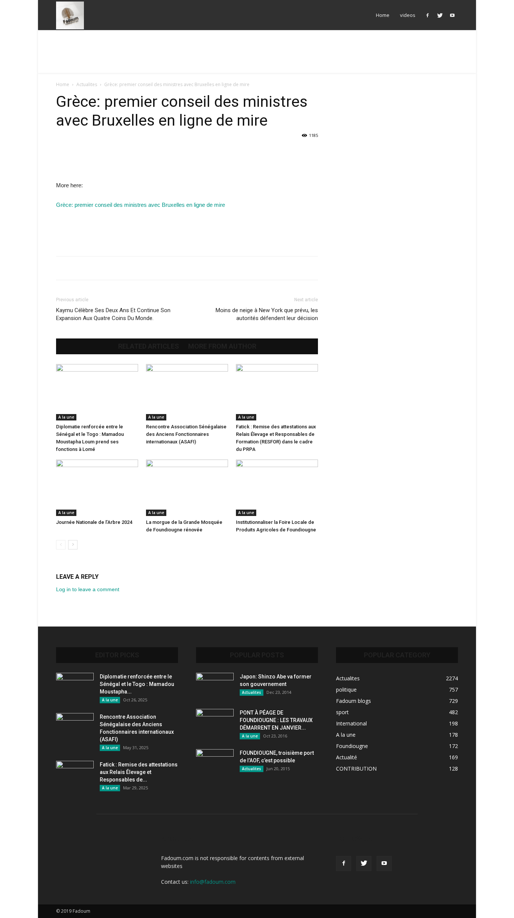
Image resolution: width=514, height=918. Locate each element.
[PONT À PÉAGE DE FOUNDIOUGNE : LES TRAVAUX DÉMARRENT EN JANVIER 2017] (215, 722)
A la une (66, 417)
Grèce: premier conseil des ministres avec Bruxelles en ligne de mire (140, 205)
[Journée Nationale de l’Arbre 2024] (97, 488)
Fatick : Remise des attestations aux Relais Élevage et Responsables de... (139, 772)
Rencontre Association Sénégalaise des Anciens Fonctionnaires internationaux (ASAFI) (186, 434)
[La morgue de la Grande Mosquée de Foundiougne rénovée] (187, 488)
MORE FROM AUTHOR (222, 346)
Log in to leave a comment (87, 589)
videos (407, 15)
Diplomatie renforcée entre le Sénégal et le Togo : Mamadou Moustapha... (137, 684)
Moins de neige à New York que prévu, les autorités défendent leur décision (267, 314)
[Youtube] (452, 15)
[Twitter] (440, 15)
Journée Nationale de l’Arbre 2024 (94, 522)
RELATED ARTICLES (148, 346)
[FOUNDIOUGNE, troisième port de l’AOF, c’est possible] (215, 762)
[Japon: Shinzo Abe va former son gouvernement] (215, 686)
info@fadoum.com (213, 881)
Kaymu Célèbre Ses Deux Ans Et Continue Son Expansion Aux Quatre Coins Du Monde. (113, 314)
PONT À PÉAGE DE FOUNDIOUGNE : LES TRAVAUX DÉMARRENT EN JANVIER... (276, 720)
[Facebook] (427, 15)
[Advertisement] (257, 56)
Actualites (86, 84)
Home (382, 15)
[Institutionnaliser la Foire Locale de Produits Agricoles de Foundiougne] (277, 488)
